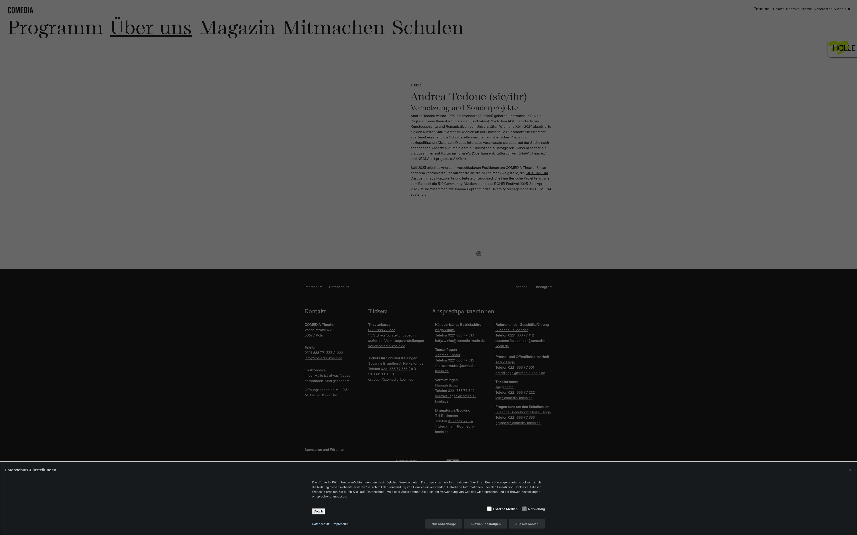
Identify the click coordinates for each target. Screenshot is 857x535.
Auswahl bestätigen (485, 524)
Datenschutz (321, 524)
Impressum (341, 524)
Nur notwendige (444, 524)
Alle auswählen (527, 524)
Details (318, 511)
